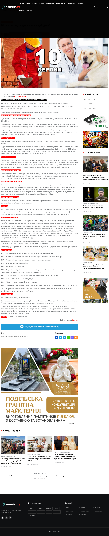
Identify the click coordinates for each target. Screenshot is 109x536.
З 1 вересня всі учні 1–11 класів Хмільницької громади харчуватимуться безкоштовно (93, 266)
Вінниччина (50, 3)
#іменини (48, 508)
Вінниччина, (9, 456)
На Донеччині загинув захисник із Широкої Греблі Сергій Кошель (94, 206)
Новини (34, 3)
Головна (21, 3)
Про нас (29, 10)
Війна (28, 3)
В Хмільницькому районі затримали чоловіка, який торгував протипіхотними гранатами (39, 476)
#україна (32, 512)
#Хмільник (40, 512)
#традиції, (4, 336)
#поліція (57, 512)
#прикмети (32, 515)
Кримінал (80, 3)
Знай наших (71, 3)
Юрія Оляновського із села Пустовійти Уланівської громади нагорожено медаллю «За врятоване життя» (95, 177)
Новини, (3, 456)
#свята (31, 508)
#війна (49, 512)
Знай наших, (62, 452)
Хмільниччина (60, 3)
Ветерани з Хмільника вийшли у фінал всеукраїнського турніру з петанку (94, 236)
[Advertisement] (54, 26)
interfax (75, 320)
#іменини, (10, 336)
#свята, (21, 336)
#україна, (16, 336)
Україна (41, 3)
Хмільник (21, 10)
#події (26, 336)
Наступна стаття (39, 473)
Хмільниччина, (91, 203)
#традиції (40, 508)
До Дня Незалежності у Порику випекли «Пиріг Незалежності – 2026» (40, 459)
